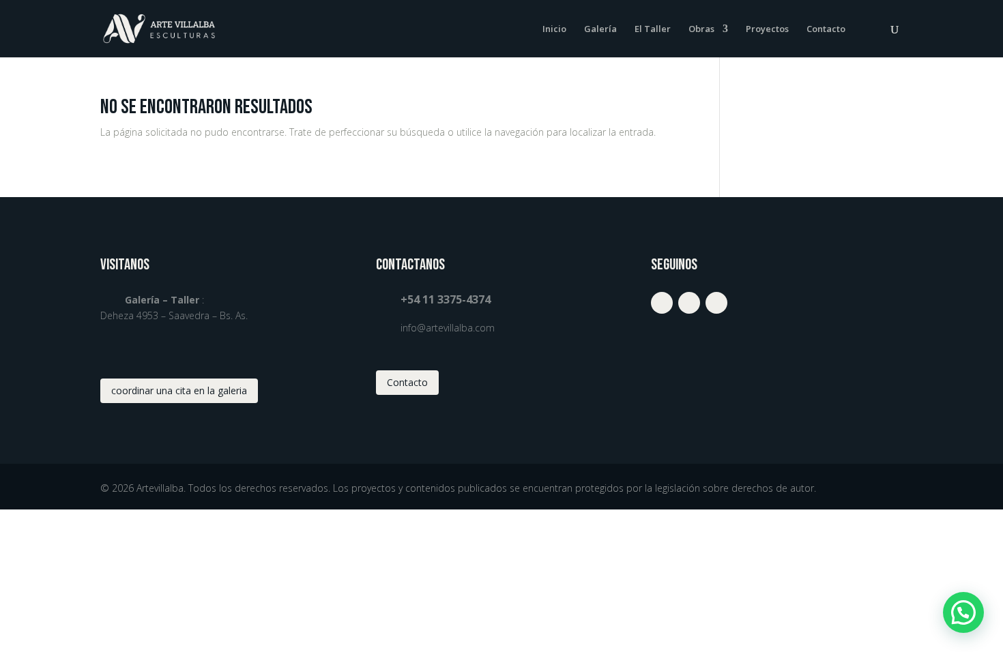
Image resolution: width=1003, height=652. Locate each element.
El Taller (653, 29)
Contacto (825, 29)
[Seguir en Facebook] (689, 303)
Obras (701, 29)
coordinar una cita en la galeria (179, 390)
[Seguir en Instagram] (662, 303)
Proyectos (767, 29)
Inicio (554, 29)
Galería (600, 29)
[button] (963, 612)
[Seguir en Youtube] (716, 303)
